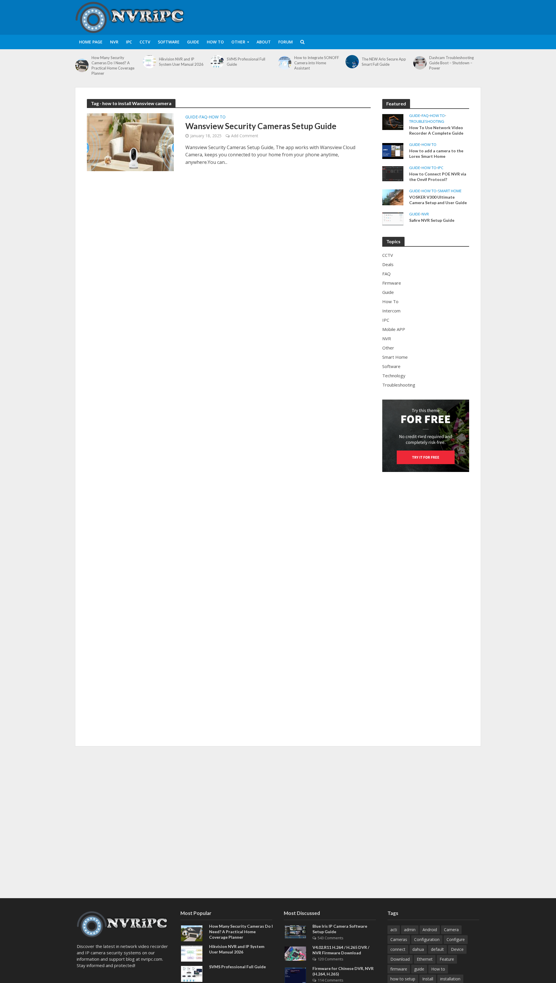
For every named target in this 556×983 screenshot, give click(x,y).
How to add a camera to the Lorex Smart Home (436, 153)
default (437, 949)
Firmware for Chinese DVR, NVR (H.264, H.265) (343, 971)
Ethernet (425, 959)
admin (410, 929)
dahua (418, 949)
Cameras (398, 939)
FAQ (203, 117)
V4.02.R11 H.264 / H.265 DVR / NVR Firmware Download (340, 950)
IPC (129, 42)
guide (419, 969)
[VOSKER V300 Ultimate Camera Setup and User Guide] (392, 196)
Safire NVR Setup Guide (431, 220)
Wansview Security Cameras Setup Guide (260, 126)
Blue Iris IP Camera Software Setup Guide (339, 929)
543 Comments (330, 937)
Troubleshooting (426, 121)
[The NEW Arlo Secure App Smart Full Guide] (352, 61)
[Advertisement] (375, 16)
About (264, 42)
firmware (398, 969)
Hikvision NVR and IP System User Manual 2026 (181, 62)
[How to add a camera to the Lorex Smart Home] (392, 150)
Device (457, 949)
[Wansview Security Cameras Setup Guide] (130, 141)
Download (400, 959)
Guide (193, 42)
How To (215, 42)
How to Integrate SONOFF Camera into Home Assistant (316, 62)
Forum (285, 42)
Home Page (91, 42)
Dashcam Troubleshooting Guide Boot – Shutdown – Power (451, 62)
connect (397, 949)
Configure (456, 939)
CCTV (145, 42)
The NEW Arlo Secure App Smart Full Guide (384, 62)
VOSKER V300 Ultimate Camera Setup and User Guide (438, 200)
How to (438, 969)
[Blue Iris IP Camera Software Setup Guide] (295, 931)
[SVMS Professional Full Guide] (217, 61)
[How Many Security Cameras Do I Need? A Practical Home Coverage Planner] (82, 65)
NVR (114, 42)
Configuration (427, 939)
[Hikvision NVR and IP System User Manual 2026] (149, 61)
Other (238, 42)
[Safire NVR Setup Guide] (392, 218)
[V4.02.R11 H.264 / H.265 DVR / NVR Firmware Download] (295, 953)
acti (393, 929)
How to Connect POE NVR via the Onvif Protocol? (437, 176)
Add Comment (244, 135)
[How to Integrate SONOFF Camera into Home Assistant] (284, 62)
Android (430, 929)
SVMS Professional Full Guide (246, 62)
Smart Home (450, 190)
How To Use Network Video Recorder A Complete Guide (436, 130)
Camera (451, 929)
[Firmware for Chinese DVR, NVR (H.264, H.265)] (295, 975)
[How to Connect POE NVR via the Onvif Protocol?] (392, 173)
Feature (447, 959)
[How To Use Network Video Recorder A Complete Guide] (392, 121)
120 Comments (330, 959)
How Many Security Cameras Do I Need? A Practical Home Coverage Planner (113, 65)
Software (169, 42)
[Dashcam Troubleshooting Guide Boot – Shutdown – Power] (420, 62)
